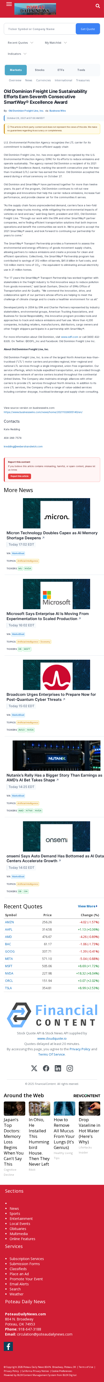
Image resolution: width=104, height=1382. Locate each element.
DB (19, 649)
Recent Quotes (18, 42)
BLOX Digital (69, 1375)
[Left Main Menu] (9, 4)
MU (20, 568)
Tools (81, 70)
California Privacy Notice (35, 1371)
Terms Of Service (51, 1054)
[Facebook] (46, 1068)
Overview (15, 80)
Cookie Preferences (61, 1371)
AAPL (8, 929)
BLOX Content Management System (36, 1375)
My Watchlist (53, 42)
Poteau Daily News (33, 1367)
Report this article (20, 476)
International (63, 80)
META (9, 959)
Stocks (39, 70)
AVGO (21, 729)
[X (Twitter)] (34, 1068)
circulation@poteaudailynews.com (44, 1334)
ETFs (61, 70)
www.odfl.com (69, 336)
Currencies (43, 80)
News (28, 80)
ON (26, 891)
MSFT (27, 649)
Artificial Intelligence (27, 560)
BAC (8, 944)
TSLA (8, 988)
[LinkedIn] (58, 1068)
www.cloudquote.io (52, 1038)
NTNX (29, 810)
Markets (16, 70)
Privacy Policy (80, 1049)
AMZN (9, 922)
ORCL (9, 981)
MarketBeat (18, 553)
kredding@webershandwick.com (23, 446)
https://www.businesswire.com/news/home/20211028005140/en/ (43, 412)
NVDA (28, 568)
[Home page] (35, 9)
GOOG (10, 951)
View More (86, 906)
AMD (20, 810)
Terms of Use (86, 1367)
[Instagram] (70, 1068)
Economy (45, 641)
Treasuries (83, 80)
